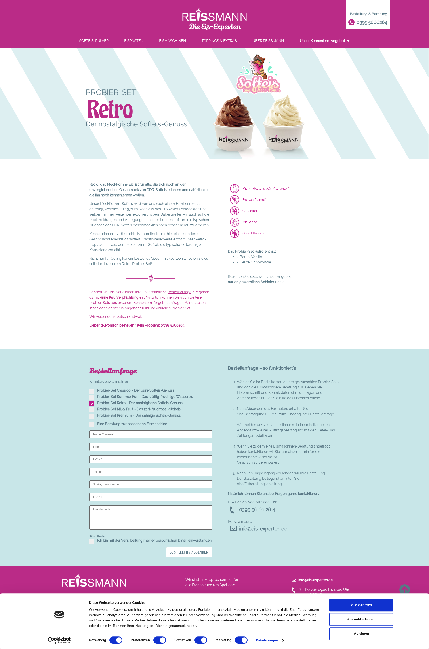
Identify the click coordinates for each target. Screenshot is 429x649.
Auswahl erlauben (361, 619)
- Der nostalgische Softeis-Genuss (140, 403)
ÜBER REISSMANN (268, 41)
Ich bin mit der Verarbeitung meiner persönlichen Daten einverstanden (154, 540)
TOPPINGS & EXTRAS (219, 41)
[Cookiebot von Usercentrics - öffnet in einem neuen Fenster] (59, 640)
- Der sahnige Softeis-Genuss (139, 415)
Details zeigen (267, 640)
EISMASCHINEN (172, 41)
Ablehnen (361, 633)
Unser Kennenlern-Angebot (322, 41)
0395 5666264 (173, 325)
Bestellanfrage (179, 292)
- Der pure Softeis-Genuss (136, 390)
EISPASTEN (133, 41)
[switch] (159, 640)
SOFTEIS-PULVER (94, 41)
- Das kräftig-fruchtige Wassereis (145, 397)
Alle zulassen (361, 605)
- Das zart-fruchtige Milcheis (139, 409)
